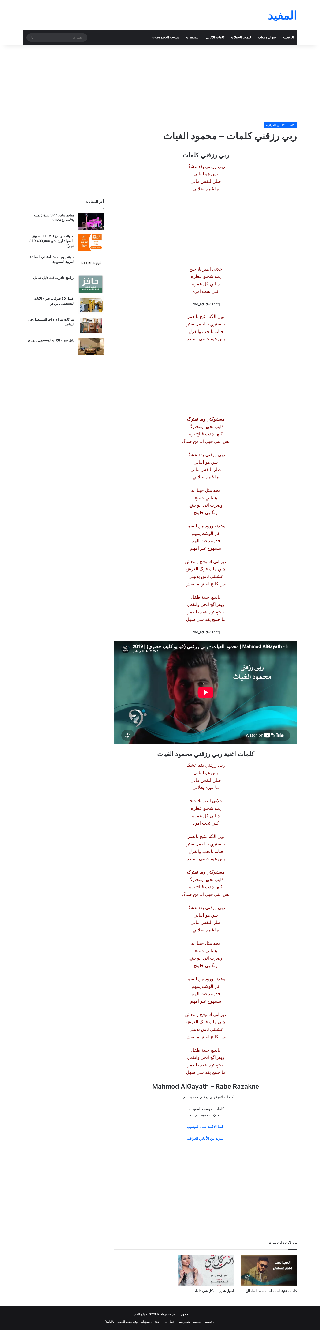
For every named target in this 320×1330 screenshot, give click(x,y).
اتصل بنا (169, 1321)
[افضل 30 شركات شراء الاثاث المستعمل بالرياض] (91, 305)
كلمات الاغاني (215, 37)
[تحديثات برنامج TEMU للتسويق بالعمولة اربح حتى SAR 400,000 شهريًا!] (91, 242)
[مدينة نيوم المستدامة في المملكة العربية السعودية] (91, 263)
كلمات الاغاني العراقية (280, 125)
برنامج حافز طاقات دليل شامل (53, 278)
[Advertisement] (160, 82)
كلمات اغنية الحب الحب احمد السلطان (271, 1291)
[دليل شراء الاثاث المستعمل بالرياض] (91, 346)
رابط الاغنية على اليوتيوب (205, 1126)
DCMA (109, 1321)
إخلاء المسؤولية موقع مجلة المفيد (138, 1321)
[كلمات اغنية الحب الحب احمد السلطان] (269, 1270)
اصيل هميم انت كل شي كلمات (213, 1291)
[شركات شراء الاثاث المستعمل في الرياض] (91, 326)
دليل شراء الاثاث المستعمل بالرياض (50, 340)
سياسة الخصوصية (167, 37)
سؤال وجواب (267, 37)
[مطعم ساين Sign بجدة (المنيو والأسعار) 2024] (91, 221)
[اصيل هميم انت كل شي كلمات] (206, 1270)
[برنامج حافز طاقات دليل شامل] (91, 284)
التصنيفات (192, 37)
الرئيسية (288, 37)
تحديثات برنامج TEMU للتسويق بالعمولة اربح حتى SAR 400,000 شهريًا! (51, 241)
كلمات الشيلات (241, 37)
